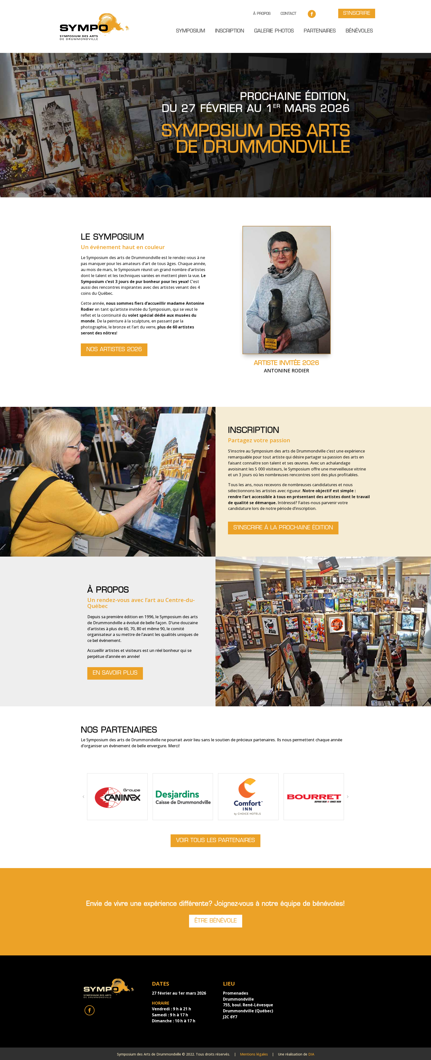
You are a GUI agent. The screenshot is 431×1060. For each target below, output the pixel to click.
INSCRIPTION (229, 31)
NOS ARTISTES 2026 (114, 349)
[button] (83, 796)
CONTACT (288, 13)
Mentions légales (254, 1054)
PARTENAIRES (320, 31)
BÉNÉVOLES (359, 31)
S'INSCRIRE (356, 13)
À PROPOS (262, 13)
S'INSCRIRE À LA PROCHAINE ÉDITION (283, 528)
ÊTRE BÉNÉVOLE (216, 921)
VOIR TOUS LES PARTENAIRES (215, 840)
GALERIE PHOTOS (274, 31)
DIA (311, 1054)
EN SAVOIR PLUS (115, 673)
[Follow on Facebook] (312, 14)
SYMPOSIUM (190, 31)
